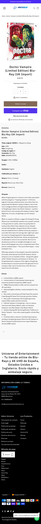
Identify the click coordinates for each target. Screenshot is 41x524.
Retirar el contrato (7, 441)
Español (5, 495)
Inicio (3, 16)
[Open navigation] (6, 8)
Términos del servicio (8, 435)
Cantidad (20, 87)
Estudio (22, 426)
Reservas (4, 438)
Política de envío (6, 432)
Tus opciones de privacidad (10, 444)
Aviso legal (4, 423)
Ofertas (22, 435)
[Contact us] (36, 518)
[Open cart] (38, 8)
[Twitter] (8, 511)
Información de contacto (9, 420)
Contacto (23, 438)
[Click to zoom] (36, 26)
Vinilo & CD (24, 432)
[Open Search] (34, 8)
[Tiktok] (13, 511)
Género (22, 429)
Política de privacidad (8, 426)
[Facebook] (3, 511)
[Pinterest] (11, 511)
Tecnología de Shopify (9, 520)
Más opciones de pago (20, 116)
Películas (23, 423)
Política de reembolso (8, 429)
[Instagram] (5, 511)
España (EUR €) (19, 495)
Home (22, 420)
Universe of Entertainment (28, 517)
